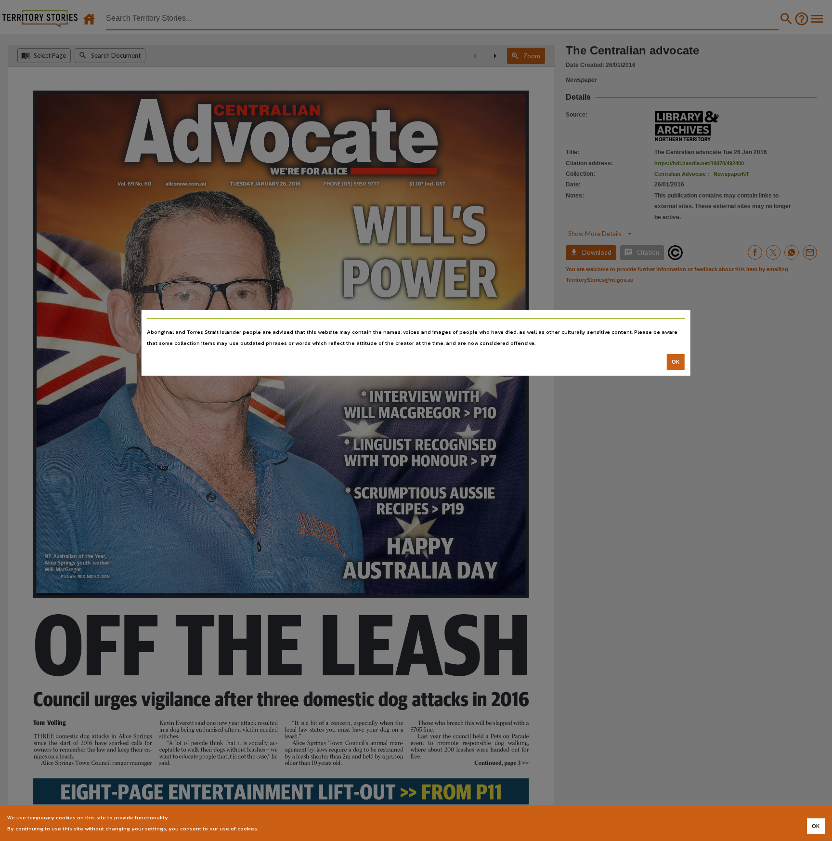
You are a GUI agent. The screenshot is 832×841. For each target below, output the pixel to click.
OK (676, 361)
